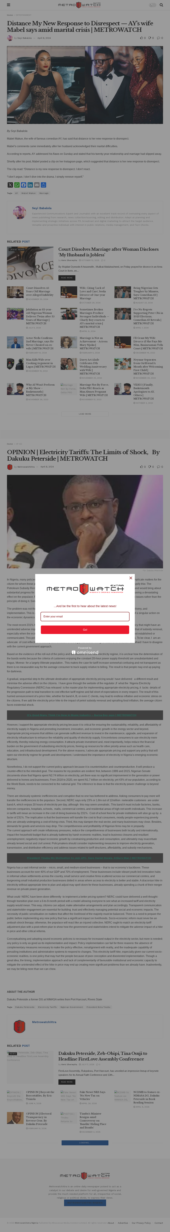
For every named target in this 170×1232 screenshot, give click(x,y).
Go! (85, 629)
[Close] (131, 578)
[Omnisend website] (85, 650)
